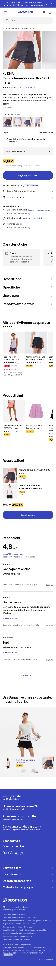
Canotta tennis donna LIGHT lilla (11, 358)
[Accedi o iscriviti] (44, 12)
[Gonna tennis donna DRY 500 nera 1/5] (22, 50)
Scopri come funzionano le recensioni (19, 557)
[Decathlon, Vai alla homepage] (25, 12)
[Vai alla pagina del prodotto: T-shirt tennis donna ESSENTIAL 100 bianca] (10, 491)
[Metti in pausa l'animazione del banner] (47, 4)
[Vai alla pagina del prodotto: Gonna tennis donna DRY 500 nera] (10, 475)
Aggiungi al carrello (28, 175)
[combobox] (28, 151)
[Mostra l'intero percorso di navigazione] (4, 28)
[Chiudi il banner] (51, 4)
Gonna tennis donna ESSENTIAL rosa (13, 426)
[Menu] (6, 12)
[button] (23, 374)
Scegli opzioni (28, 515)
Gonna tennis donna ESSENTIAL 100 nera (35, 358)
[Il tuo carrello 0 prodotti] (50, 12)
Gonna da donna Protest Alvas (34, 426)
